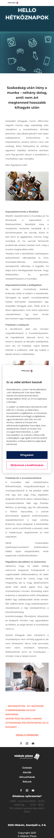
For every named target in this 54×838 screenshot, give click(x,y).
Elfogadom (27, 455)
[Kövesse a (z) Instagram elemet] (27, 743)
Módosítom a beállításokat (27, 465)
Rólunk (27, 781)
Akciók (27, 772)
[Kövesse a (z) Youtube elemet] (33, 743)
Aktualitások (27, 777)
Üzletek (27, 767)
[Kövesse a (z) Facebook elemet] (21, 743)
